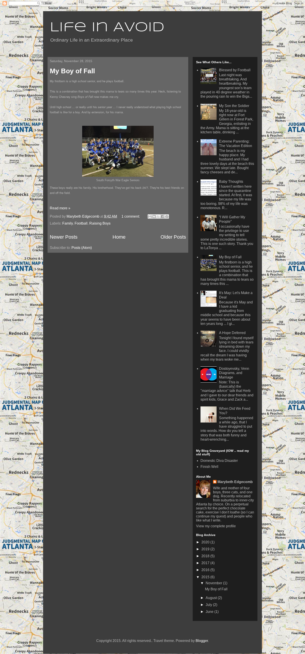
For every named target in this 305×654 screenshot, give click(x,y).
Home (119, 237)
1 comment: (131, 216)
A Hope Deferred (232, 333)
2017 (205, 563)
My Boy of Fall (72, 71)
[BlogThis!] (154, 216)
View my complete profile (216, 526)
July (209, 605)
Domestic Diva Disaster (219, 461)
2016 (205, 570)
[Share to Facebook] (162, 216)
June (210, 612)
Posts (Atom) (81, 248)
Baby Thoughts (231, 181)
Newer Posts (63, 237)
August (212, 598)
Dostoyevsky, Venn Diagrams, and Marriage (234, 373)
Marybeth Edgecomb (235, 482)
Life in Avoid (107, 27)
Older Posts (173, 237)
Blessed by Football (235, 70)
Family (67, 223)
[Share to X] (158, 216)
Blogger (202, 641)
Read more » (60, 208)
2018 (205, 556)
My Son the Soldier (234, 106)
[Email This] (150, 216)
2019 (205, 549)
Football (81, 223)
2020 (205, 542)
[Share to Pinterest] (167, 216)
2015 (205, 577)
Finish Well (209, 467)
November (214, 583)
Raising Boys (100, 223)
